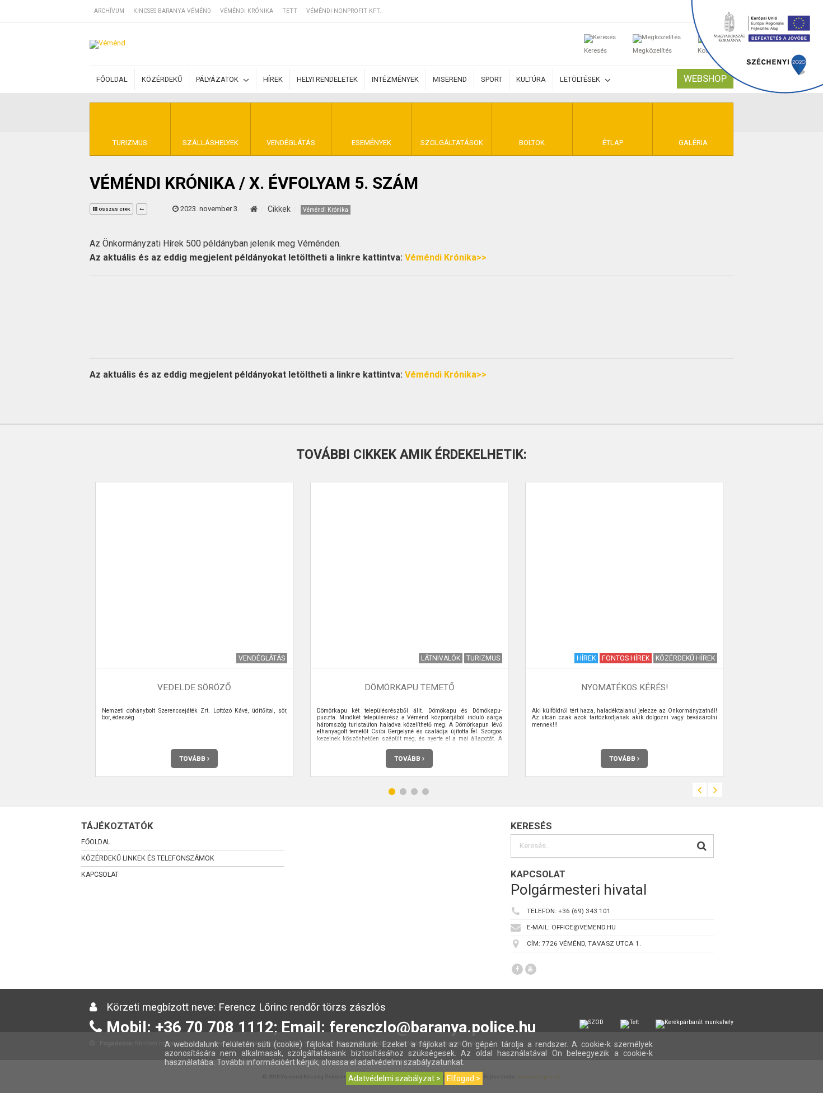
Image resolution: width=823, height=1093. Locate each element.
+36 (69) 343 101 (584, 911)
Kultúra (531, 79)
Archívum (109, 11)
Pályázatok (218, 79)
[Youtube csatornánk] (530, 969)
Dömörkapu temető (409, 687)
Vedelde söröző (194, 687)
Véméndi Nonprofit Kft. (343, 11)
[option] (194, 629)
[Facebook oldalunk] (517, 969)
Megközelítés (652, 50)
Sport (491, 79)
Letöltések (581, 79)
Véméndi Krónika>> (446, 257)
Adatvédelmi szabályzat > (394, 1078)
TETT (289, 11)
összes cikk (113, 209)
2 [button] (403, 791)
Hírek (273, 79)
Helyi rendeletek (327, 79)
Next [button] (715, 790)
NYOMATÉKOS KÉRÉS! (624, 687)
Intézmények (395, 79)
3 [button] (414, 791)
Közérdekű (162, 79)
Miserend (450, 79)
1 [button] (392, 791)
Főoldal (112, 79)
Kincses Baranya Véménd (172, 11)
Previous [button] (700, 790)
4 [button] (425, 791)
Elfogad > (463, 1078)
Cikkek (279, 208)
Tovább (193, 758)
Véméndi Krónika (246, 11)
